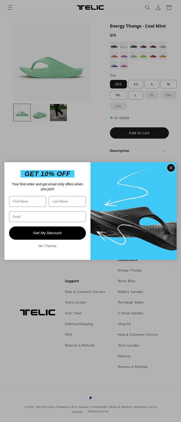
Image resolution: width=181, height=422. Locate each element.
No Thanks (47, 246)
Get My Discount (47, 232)
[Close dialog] (171, 168)
